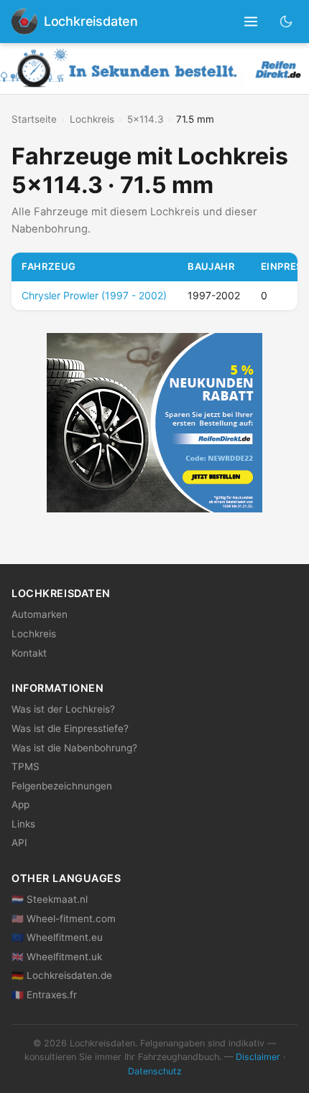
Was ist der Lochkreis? (63, 709)
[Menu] (251, 21)
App (20, 804)
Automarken (39, 614)
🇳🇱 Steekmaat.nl (49, 899)
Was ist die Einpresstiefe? (70, 728)
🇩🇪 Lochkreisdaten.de (61, 975)
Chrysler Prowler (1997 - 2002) (94, 295)
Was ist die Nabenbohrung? (74, 748)
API (19, 842)
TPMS (25, 766)
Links (23, 824)
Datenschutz (155, 1071)
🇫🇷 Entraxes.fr (44, 994)
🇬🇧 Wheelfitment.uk (56, 956)
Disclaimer (258, 1056)
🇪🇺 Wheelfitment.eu (57, 937)
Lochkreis (92, 119)
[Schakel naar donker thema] (286, 21)
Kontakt (29, 653)
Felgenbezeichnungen (61, 786)
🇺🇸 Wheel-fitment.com (63, 918)
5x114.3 (145, 119)
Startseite (34, 119)
